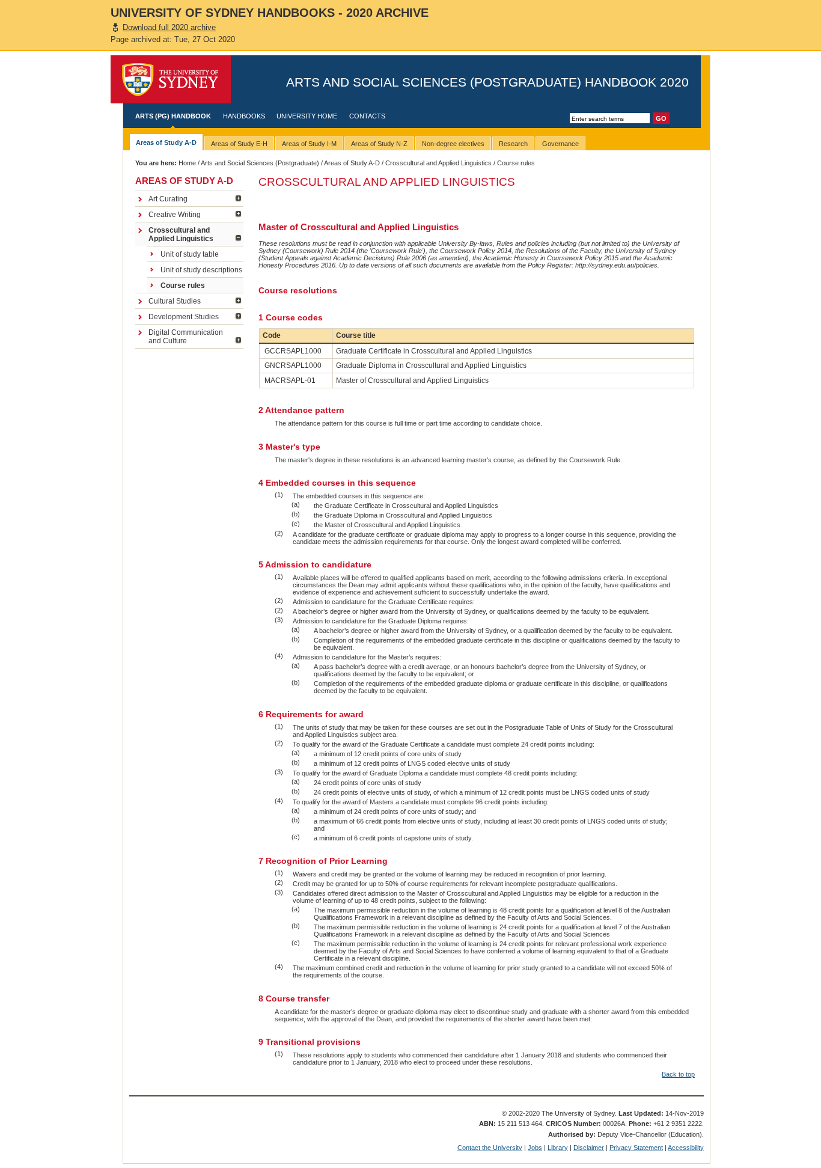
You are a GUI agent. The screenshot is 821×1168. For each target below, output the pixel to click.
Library (558, 1147)
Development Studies (183, 317)
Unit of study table (189, 254)
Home (187, 163)
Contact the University (489, 1147)
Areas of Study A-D (352, 163)
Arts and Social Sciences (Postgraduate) (260, 163)
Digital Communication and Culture (185, 336)
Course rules (182, 285)
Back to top (678, 1074)
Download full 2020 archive (169, 27)
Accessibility (686, 1147)
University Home (306, 116)
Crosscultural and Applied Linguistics (438, 163)
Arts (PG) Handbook (173, 116)
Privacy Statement (636, 1147)
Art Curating (168, 199)
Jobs (535, 1147)
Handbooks (244, 116)
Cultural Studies (174, 301)
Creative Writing (174, 214)
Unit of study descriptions (201, 270)
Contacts (367, 116)
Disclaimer (588, 1147)
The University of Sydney (171, 79)
